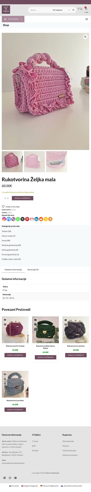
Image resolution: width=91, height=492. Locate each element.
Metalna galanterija (9, 245)
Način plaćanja (68, 441)
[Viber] (13, 219)
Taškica (10, 213)
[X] (22, 219)
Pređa (4, 240)
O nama (35, 441)
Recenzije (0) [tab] (33, 269)
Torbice (13, 210)
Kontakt (35, 450)
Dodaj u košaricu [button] (15, 355)
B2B (34, 446)
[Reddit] (41, 219)
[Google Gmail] (32, 219)
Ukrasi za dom (7, 236)
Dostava (65, 446)
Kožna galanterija (9, 250)
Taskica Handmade (52, 473)
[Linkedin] (36, 219)
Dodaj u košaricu (22, 198)
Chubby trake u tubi (9, 259)
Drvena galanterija (9, 254)
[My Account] (81, 8)
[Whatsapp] (18, 219)
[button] (87, 19)
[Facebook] (9, 219)
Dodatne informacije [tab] (13, 269)
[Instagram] (4, 219)
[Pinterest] (27, 219)
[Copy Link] (46, 219)
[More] (50, 219)
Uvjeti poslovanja (69, 450)
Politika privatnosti (69, 455)
